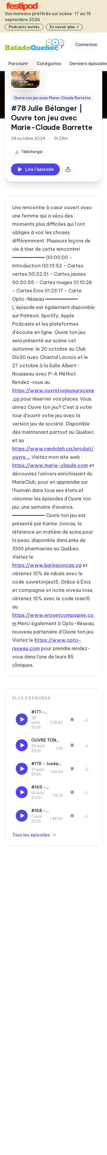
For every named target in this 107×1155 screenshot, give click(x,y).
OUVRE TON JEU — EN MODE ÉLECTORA (43, 740)
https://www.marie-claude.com (50, 465)
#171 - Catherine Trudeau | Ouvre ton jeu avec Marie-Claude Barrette (45, 712)
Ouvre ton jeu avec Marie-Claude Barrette (52, 98)
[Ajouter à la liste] (72, 719)
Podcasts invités (24, 27)
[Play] (22, 719)
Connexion (86, 44)
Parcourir (18, 63)
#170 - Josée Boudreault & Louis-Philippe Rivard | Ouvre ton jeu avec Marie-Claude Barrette (46, 764)
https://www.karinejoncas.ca (46, 565)
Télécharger (32, 151)
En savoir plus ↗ (64, 27)
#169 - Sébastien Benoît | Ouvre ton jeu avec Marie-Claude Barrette (46, 787)
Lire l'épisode (39, 169)
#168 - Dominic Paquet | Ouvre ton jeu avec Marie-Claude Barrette (45, 811)
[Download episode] (86, 719)
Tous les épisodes (31, 835)
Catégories (49, 63)
